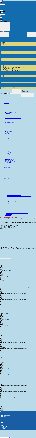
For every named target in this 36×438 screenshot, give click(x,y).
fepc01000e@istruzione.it (7, 417)
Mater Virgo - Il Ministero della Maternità (10, 204)
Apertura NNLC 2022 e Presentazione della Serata (11, 208)
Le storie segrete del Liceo (8, 151)
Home (21, 89)
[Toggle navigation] (4, 34)
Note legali (2, 425)
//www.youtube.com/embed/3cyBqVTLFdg (4, 319)
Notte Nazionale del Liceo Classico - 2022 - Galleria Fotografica (11, 201)
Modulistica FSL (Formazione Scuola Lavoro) (10, 159)
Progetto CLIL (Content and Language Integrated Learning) (10, 161)
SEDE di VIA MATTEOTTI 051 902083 (6, 415)
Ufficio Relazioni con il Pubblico (4, 426)
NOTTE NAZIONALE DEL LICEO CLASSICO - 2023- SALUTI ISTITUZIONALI (15, 197)
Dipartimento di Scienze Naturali (9, 131)
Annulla (1, 31)
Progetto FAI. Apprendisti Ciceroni (9, 153)
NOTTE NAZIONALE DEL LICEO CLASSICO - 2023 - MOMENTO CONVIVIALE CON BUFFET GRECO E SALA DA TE (19, 196)
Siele (5, 172)
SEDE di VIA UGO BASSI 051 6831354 (6, 416)
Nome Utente (7, 4)
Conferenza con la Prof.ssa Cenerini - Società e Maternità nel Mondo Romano (14, 212)
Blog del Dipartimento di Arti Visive (9, 152)
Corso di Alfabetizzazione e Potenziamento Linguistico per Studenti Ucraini (11, 122)
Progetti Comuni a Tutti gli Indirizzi (24, 91)
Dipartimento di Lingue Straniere (8, 138)
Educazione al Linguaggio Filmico (8, 215)
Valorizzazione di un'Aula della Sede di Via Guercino (9, 121)
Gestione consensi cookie (3, 428)
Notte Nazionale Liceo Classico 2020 (9, 214)
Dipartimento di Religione (7, 133)
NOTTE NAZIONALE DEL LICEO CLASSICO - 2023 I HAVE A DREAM (14, 188)
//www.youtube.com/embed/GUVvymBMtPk (4, 325)
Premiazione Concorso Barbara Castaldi (10, 202)
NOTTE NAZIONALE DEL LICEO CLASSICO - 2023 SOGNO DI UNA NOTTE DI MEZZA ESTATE (16, 194)
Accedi (1, 1)
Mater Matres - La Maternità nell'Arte (10, 205)
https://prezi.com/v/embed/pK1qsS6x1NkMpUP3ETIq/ (5, 405)
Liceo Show (6, 119)
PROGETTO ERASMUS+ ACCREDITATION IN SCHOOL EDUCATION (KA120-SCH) (13, 118)
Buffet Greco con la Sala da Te (9, 207)
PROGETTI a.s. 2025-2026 (6, 103)
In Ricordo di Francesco (9, 211)
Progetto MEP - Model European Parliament (9, 160)
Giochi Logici (8, 132)
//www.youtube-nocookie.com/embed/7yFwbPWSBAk (5, 270)
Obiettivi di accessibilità (3, 427)
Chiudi (0, 17)
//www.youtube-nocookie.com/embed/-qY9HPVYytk (5, 264)
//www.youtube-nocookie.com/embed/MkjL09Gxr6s (5, 276)
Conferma (3, 31)
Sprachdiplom (6, 173)
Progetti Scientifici (6, 126)
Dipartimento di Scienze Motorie (8, 154)
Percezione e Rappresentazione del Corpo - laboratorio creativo (11, 112)
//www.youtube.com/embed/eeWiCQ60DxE (4, 356)
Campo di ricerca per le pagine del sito (3, 93)
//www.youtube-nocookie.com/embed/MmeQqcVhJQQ (5, 282)
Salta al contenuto (1, 0)
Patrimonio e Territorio (7, 120)
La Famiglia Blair (8, 206)
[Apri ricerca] (31, 34)
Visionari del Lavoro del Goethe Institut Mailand (11, 143)
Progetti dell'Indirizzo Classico (6, 178)
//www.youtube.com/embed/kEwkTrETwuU (4, 368)
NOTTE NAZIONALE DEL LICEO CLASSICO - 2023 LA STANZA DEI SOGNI (14, 193)
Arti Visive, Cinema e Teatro (7, 113)
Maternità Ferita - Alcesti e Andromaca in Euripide (11, 203)
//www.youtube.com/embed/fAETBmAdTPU (4, 362)
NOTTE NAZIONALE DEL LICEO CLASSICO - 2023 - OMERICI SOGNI (14, 195)
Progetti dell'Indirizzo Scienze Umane (7, 167)
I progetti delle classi (23, 90)
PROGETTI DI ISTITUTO (5, 102)
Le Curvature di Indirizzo (6, 107)
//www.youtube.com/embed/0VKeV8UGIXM (4, 313)
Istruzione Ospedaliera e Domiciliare (8, 162)
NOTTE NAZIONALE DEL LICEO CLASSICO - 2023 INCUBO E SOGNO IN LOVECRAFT (16, 189)
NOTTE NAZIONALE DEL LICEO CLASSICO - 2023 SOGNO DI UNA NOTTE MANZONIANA (16, 187)
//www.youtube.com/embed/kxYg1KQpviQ (4, 374)
